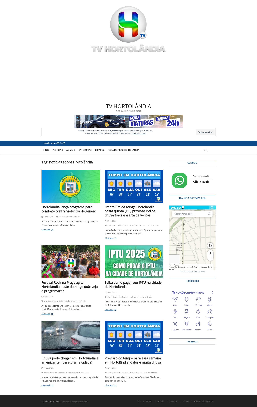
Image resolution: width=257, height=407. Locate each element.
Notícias (58, 150)
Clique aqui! (201, 181)
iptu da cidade (123, 297)
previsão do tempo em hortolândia (143, 372)
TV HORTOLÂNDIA (128, 106)
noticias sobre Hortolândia (69, 217)
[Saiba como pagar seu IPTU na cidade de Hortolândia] (134, 261)
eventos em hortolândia (53, 301)
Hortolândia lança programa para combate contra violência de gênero (68, 209)
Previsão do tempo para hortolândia (144, 225)
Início (46, 150)
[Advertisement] (128, 78)
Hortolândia (112, 297)
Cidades (99, 150)
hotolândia (62, 372)
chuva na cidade (50, 372)
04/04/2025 (48, 296)
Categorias (85, 150)
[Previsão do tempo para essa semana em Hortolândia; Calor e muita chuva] (134, 337)
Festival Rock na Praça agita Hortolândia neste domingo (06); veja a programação (69, 286)
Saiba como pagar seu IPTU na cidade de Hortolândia (133, 284)
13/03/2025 (111, 292)
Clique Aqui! (50, 229)
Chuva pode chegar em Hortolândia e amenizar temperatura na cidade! (69, 360)
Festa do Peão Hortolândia (124, 150)
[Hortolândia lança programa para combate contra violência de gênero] (70, 186)
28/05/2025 (48, 217)
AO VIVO (70, 150)
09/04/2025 (111, 221)
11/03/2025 (48, 368)
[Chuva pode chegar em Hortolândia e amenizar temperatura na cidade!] (70, 337)
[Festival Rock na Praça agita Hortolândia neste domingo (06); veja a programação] (70, 261)
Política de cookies (139, 133)
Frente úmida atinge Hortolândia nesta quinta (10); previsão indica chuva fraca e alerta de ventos (130, 211)
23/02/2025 (111, 368)
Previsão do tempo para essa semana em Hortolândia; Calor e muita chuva (133, 360)
